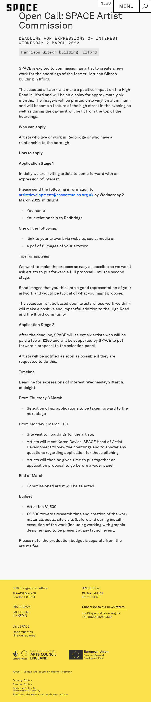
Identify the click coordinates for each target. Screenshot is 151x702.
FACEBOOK (21, 612)
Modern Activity (61, 671)
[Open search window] (145, 6)
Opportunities (23, 632)
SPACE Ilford (91, 588)
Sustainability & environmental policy (26, 689)
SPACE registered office (30, 588)
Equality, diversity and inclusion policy (40, 694)
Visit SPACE (21, 627)
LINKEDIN (20, 616)
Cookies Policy (22, 684)
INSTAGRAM (21, 607)
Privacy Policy (22, 680)
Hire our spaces (24, 635)
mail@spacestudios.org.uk (101, 613)
